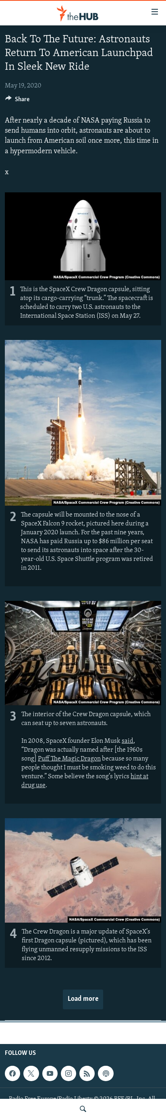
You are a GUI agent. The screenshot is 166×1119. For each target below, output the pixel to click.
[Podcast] (105, 1073)
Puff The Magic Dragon (69, 759)
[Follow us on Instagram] (68, 1073)
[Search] (83, 1109)
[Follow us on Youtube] (50, 1073)
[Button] (17, 101)
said (127, 741)
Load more (83, 999)
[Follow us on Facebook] (12, 1073)
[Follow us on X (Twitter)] (31, 1073)
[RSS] (87, 1073)
